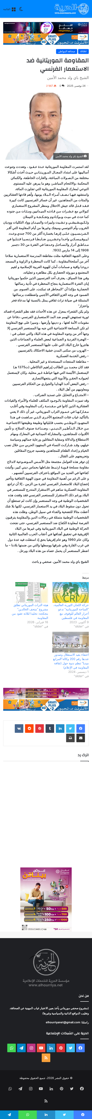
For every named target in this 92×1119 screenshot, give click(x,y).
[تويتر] (70, 728)
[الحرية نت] (72, 9)
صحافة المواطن (66, 51)
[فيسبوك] (80, 728)
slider (83, 51)
